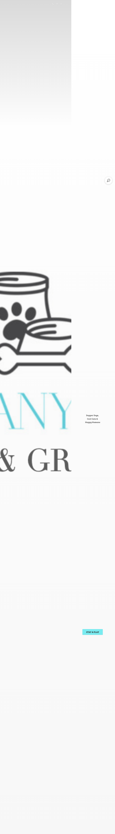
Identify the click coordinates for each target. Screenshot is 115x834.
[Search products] (108, 180)
